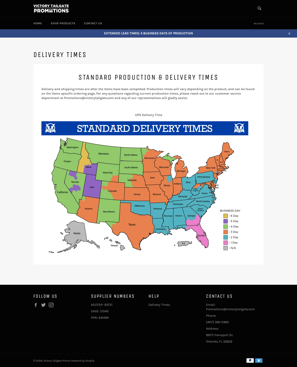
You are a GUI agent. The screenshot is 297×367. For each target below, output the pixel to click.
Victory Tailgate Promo (56, 360)
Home (37, 23)
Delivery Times (159, 305)
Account (259, 23)
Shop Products (63, 23)
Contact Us (93, 23)
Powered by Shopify (82, 360)
